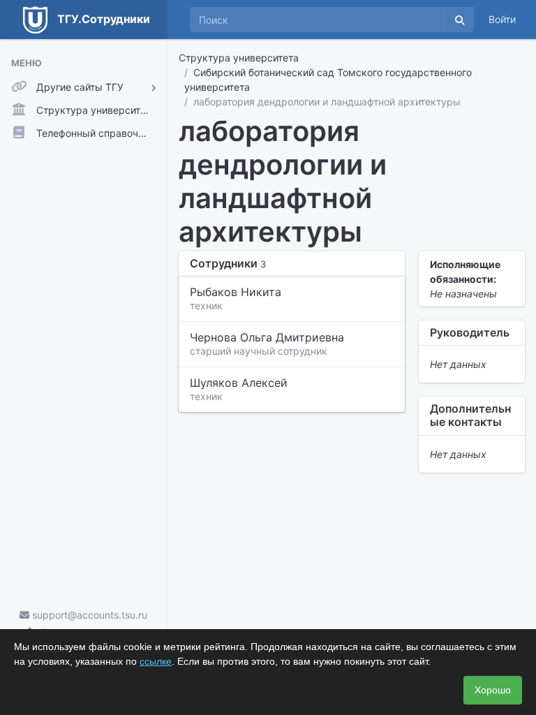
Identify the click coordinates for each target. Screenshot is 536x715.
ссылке (156, 661)
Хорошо (493, 689)
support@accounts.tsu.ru (88, 615)
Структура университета (239, 58)
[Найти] (460, 19)
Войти (502, 19)
